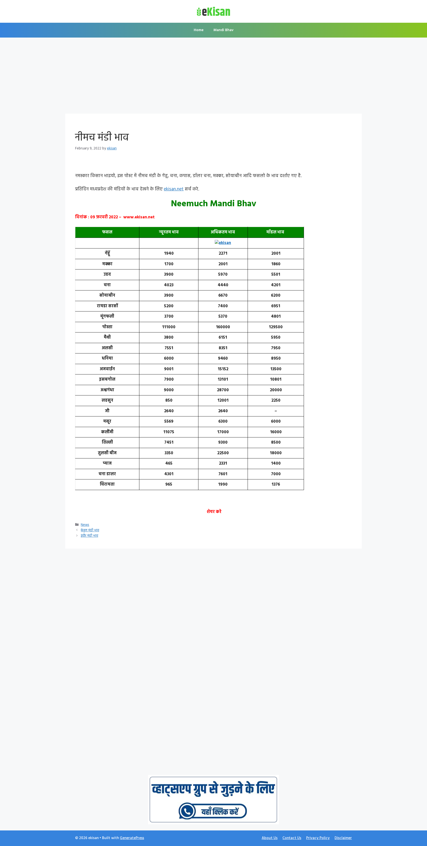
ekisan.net (174, 189)
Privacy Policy (318, 838)
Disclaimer (343, 838)
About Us (270, 838)
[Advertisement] (213, 77)
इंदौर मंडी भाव (89, 536)
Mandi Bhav (224, 30)
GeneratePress (132, 838)
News (85, 525)
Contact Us (291, 838)
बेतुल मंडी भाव (90, 530)
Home (199, 30)
